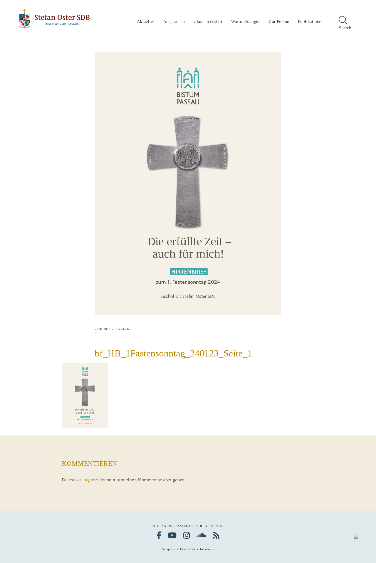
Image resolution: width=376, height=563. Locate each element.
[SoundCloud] (201, 535)
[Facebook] (158, 535)
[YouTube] (172, 535)
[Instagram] (186, 535)
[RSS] (216, 535)
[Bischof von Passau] (54, 19)
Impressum (207, 549)
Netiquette (168, 549)
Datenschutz (187, 549)
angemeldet (94, 479)
